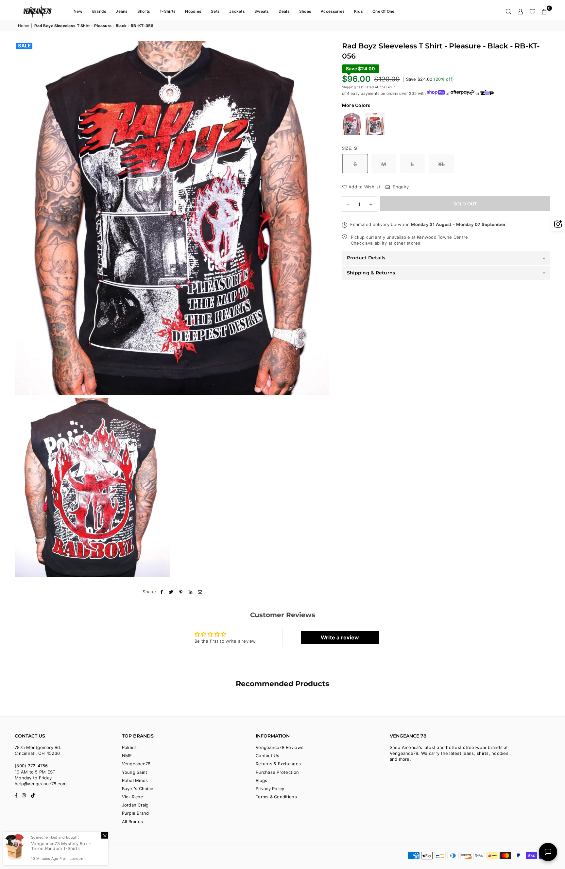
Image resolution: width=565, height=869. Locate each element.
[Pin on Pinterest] (181, 592)
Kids (358, 11)
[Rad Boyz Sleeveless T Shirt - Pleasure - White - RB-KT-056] (375, 124)
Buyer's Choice (138, 788)
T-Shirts (167, 11)
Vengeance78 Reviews (279, 747)
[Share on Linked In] (190, 592)
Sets (215, 11)
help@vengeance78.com (40, 783)
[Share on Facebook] (161, 592)
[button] (544, 11)
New (78, 11)
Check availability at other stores (385, 243)
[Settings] (520, 11)
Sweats (261, 11)
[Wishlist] (532, 11)
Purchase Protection (277, 772)
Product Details (366, 258)
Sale (24, 46)
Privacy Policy (270, 788)
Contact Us (268, 755)
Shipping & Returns (371, 273)
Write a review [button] (340, 637)
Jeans (121, 11)
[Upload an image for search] (558, 224)
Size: (349, 148)
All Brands (132, 821)
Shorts (143, 11)
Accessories (332, 11)
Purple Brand (135, 813)
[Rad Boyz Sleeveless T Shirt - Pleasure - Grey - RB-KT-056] (352, 124)
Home (23, 25)
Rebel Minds (135, 780)
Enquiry (400, 186)
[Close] (104, 835)
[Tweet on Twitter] (171, 592)
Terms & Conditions (276, 796)
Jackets (237, 11)
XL (441, 164)
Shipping (349, 87)
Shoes (305, 11)
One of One (383, 11)
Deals (284, 11)
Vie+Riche (132, 796)
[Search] (509, 11)
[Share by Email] (199, 592)
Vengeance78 (136, 763)
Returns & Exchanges (278, 763)
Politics (129, 747)
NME (127, 755)
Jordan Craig (135, 805)
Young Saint (134, 772)
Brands (99, 11)
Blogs (261, 780)
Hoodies (193, 11)
